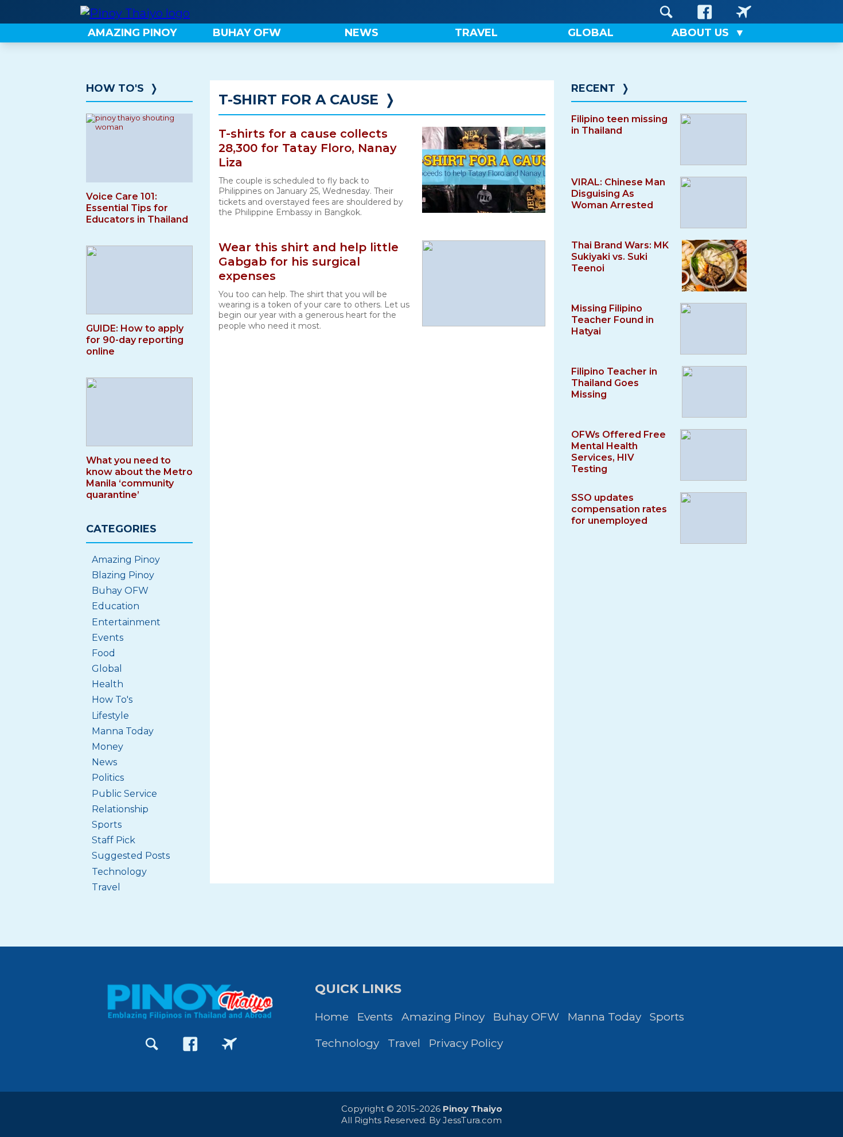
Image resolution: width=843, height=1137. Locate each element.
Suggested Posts (131, 855)
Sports (107, 824)
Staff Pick (113, 840)
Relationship (120, 809)
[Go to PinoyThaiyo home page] (135, 12)
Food (103, 653)
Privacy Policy (466, 1043)
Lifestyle (110, 715)
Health (107, 684)
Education (115, 606)
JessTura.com (472, 1120)
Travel (106, 887)
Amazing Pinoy (126, 559)
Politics (108, 777)
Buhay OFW (120, 590)
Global (107, 668)
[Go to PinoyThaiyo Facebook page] (704, 12)
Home (332, 1016)
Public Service (124, 793)
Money (107, 746)
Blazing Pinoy (123, 575)
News (104, 762)
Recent (593, 88)
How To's (115, 88)
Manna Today (123, 731)
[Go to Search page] (666, 12)
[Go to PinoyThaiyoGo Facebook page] (743, 12)
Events (107, 637)
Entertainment (126, 622)
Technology (119, 871)
